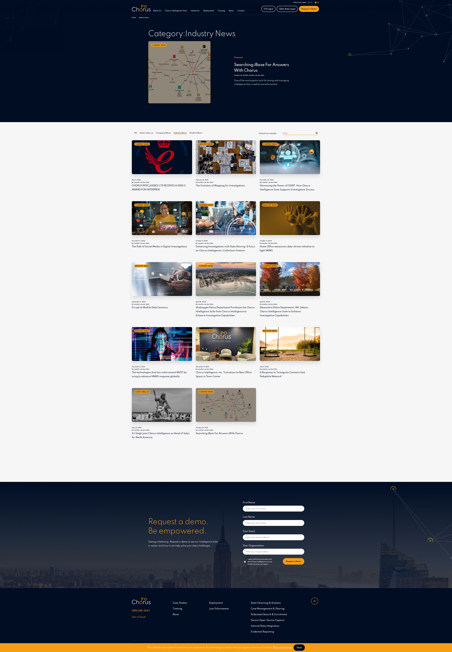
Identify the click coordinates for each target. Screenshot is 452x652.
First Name (249, 503)
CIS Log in (268, 9)
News (231, 11)
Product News (196, 133)
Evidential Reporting (262, 632)
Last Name (249, 517)
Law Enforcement (219, 609)
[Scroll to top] (314, 601)
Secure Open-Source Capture (268, 620)
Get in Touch (139, 617)
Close (299, 648)
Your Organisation (253, 546)
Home (134, 17)
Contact (241, 11)
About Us (157, 11)
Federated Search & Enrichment (269, 614)
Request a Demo (309, 9)
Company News (163, 133)
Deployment (208, 11)
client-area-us (146, 133)
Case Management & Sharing (268, 609)
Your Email (249, 531)
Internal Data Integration (265, 626)
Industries (195, 11)
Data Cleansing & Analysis (266, 603)
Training (221, 11)
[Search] (317, 133)
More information (282, 647)
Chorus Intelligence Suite (176, 11)
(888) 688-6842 (141, 611)
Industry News (180, 133)
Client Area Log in (287, 9)
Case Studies (180, 603)
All (135, 133)
